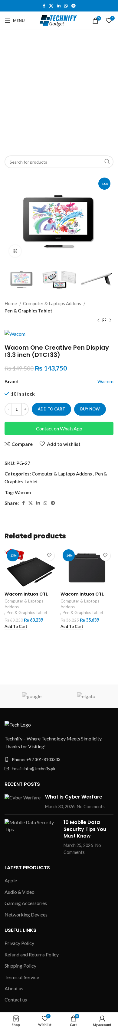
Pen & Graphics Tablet (28, 310)
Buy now (90, 409)
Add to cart (51, 409)
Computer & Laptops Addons (52, 303)
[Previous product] (98, 320)
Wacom (105, 381)
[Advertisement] (59, 92)
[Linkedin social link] (58, 6)
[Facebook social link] (44, 6)
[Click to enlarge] (15, 251)
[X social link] (51, 6)
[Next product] (110, 320)
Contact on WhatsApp (59, 428)
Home (11, 303)
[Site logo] (59, 20)
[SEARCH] (107, 161)
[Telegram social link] (73, 6)
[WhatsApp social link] (66, 6)
